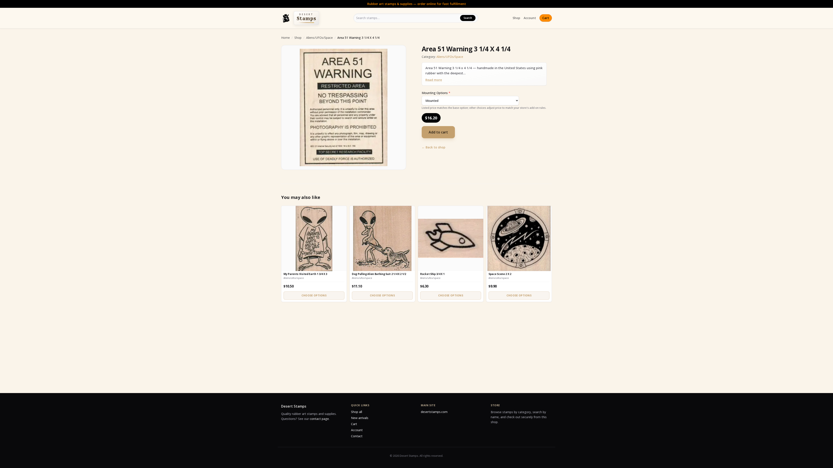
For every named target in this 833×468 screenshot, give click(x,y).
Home (285, 38)
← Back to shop (433, 147)
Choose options (314, 295)
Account (530, 18)
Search (468, 18)
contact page (319, 419)
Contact (356, 436)
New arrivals (359, 418)
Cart (545, 18)
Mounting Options (436, 93)
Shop (516, 18)
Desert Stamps (293, 406)
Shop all (356, 412)
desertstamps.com (434, 412)
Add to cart (438, 132)
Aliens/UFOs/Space (319, 38)
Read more (433, 80)
